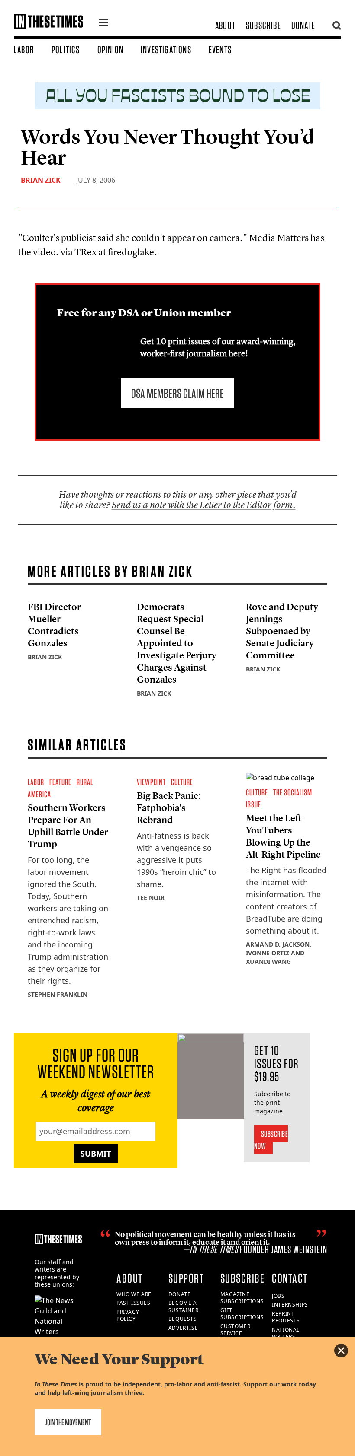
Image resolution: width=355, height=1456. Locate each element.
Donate (303, 25)
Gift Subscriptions (242, 1314)
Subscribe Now (271, 1140)
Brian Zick (41, 180)
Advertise (183, 1328)
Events (220, 49)
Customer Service (235, 1329)
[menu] (103, 23)
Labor (24, 49)
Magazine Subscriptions (242, 1298)
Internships (290, 1304)
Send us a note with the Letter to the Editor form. (204, 505)
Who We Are (134, 1294)
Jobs (278, 1296)
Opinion (110, 49)
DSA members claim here (177, 393)
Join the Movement (68, 1422)
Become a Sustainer (183, 1306)
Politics (66, 49)
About (225, 25)
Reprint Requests (286, 1317)
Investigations (166, 49)
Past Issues (133, 1303)
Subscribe (263, 25)
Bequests (182, 1318)
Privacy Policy (127, 1315)
